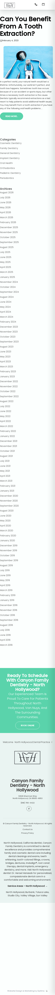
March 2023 (6, 366)
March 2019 (6, 590)
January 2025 (7, 277)
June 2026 (5, 202)
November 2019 (8, 550)
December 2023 (9, 326)
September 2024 (9, 292)
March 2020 (6, 530)
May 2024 (5, 307)
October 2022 (7, 391)
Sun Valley (41, 895)
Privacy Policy (27, 833)
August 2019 (6, 565)
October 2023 (7, 336)
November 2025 (9, 232)
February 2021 (7, 485)
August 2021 (6, 456)
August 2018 (6, 625)
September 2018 (9, 620)
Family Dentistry (9, 148)
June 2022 (5, 411)
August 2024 (7, 297)
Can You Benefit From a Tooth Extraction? (25, 26)
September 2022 (9, 396)
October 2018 (7, 615)
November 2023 (9, 331)
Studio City (13, 895)
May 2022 (5, 416)
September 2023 (9, 341)
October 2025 (8, 237)
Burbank (30, 892)
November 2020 (9, 500)
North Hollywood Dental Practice (32, 742)
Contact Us (28, 829)
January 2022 (7, 436)
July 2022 (5, 406)
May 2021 (5, 471)
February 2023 (8, 371)
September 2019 (9, 560)
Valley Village (27, 895)
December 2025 (9, 227)
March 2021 (6, 480)
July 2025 (5, 252)
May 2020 (5, 520)
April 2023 (5, 361)
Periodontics (7, 178)
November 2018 (8, 610)
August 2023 (6, 346)
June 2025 (5, 257)
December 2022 (9, 381)
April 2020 (5, 525)
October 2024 (8, 287)
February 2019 (7, 595)
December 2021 (8, 441)
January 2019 (7, 600)
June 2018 (5, 635)
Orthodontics (7, 168)
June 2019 (5, 575)
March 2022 (6, 426)
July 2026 (5, 197)
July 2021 (5, 461)
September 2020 (9, 505)
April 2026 (5, 212)
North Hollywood (15, 892)
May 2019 (5, 580)
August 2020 (7, 510)
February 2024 (8, 321)
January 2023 (7, 376)
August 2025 (7, 247)
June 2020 (5, 515)
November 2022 (9, 386)
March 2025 (6, 272)
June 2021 (5, 466)
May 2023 (5, 356)
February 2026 (8, 222)
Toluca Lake (42, 892)
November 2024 (9, 282)
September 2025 (9, 242)
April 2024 (5, 311)
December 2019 (8, 545)
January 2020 (7, 540)
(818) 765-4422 (28, 802)
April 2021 (5, 476)
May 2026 (5, 207)
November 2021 (8, 446)
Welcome (8, 742)
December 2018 (8, 605)
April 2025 (5, 267)
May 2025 (5, 262)
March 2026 (6, 217)
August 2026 (7, 192)
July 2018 (5, 630)
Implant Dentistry (10, 158)
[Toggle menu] (50, 5)
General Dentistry (10, 153)
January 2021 (7, 490)
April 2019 (5, 585)
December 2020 (9, 495)
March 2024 (6, 316)
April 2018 (5, 640)
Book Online (27, 725)
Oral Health (6, 163)
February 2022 (8, 431)
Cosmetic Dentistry (11, 143)
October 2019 (7, 555)
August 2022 (6, 401)
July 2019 (5, 570)
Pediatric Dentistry (10, 173)
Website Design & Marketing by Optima (25, 991)
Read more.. (12, 116)
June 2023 (5, 351)
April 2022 (5, 421)
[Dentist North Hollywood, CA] (9, 9)
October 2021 (7, 451)
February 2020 (8, 535)
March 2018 (6, 645)
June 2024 (5, 301)
